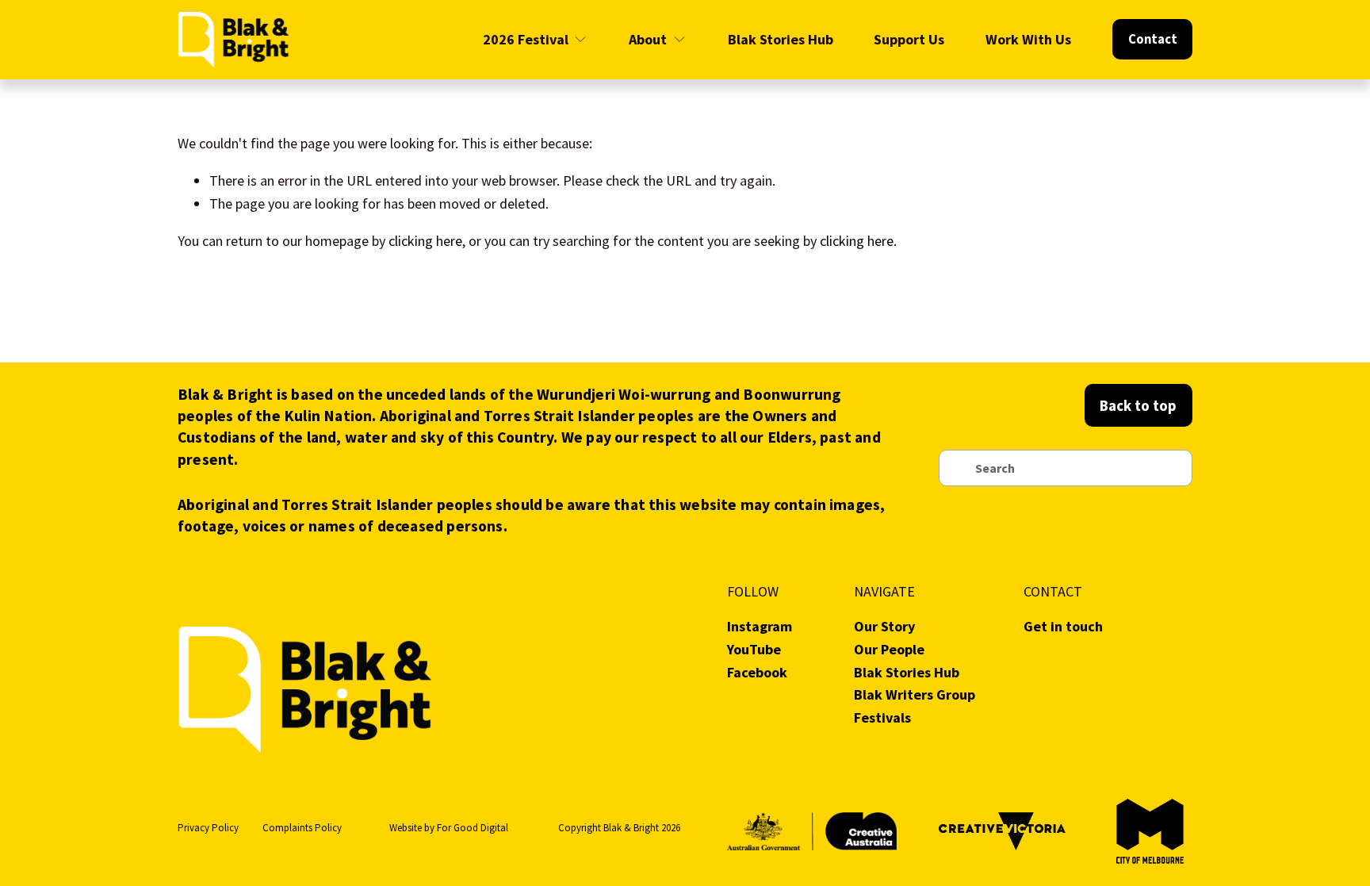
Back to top (1138, 405)
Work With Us (1028, 39)
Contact (1152, 39)
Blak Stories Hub (780, 39)
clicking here (425, 241)
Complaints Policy (302, 827)
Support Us (909, 39)
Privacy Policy (208, 827)
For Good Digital (472, 827)
